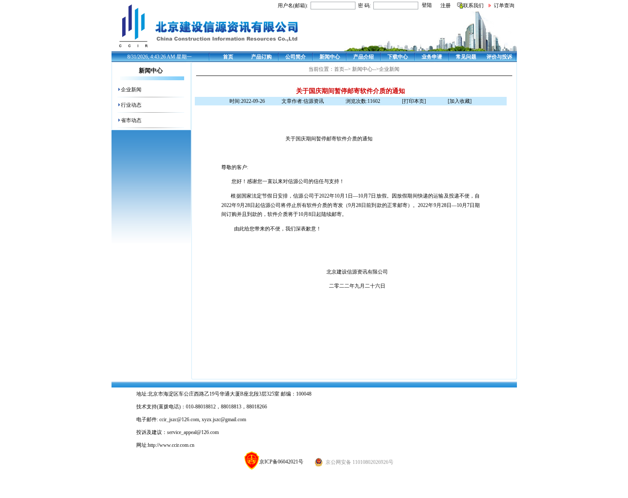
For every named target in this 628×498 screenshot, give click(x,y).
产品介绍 (363, 57)
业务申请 (432, 57)
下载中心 (397, 57)
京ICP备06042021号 (281, 462)
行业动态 (131, 105)
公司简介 (295, 57)
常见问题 (466, 57)
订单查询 (504, 6)
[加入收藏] (460, 101)
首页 (228, 57)
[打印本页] (414, 101)
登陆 (427, 5)
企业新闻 (131, 90)
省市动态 (131, 120)
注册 (445, 6)
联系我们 (473, 6)
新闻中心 (330, 57)
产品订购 (261, 57)
